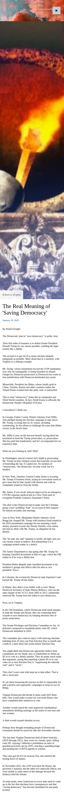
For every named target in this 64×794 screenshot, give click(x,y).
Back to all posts (13, 294)
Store (40, 13)
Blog (40, 5)
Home (41, 1)
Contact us (43, 16)
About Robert (44, 9)
